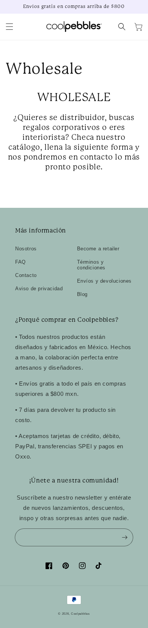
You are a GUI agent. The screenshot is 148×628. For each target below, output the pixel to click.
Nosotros (26, 249)
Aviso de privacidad (39, 288)
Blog (82, 294)
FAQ (20, 262)
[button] (9, 26)
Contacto (26, 275)
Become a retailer (98, 249)
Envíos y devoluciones (104, 281)
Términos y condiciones (91, 264)
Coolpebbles (80, 613)
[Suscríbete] (124, 537)
